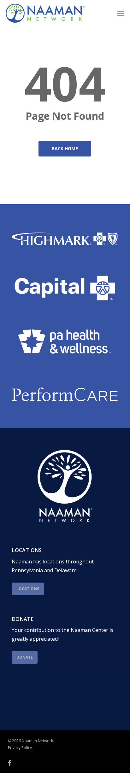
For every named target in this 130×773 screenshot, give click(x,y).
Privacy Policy (20, 747)
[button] (120, 13)
